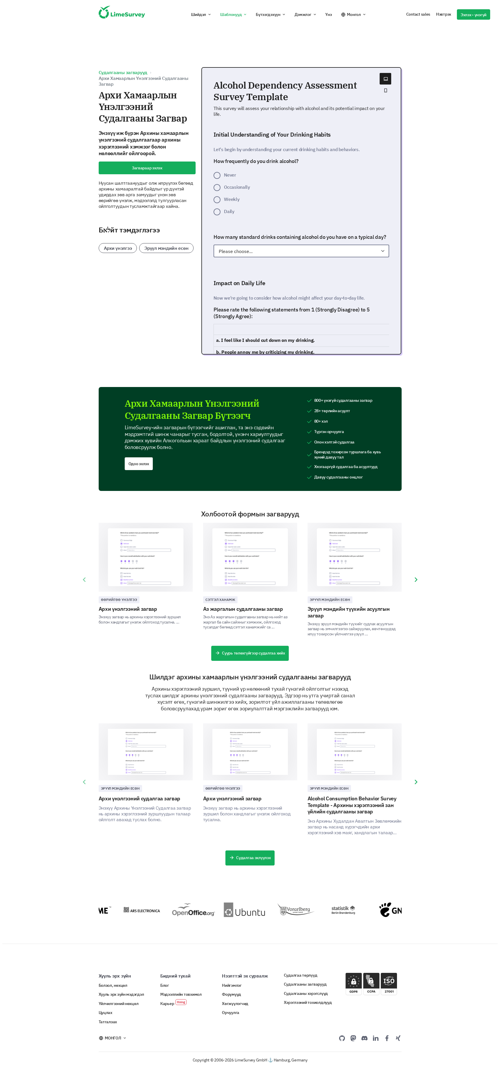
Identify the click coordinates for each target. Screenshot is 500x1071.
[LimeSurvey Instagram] (398, 1038)
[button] (201, 14)
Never (230, 175)
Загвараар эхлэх (147, 167)
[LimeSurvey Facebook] (386, 1038)
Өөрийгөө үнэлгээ (119, 599)
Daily (229, 211)
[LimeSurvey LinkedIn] (375, 1038)
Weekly (231, 199)
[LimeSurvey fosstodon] (353, 1038)
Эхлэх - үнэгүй (473, 14)
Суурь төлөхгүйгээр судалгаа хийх (253, 653)
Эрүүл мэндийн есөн (166, 248)
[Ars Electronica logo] (133, 910)
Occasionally (237, 187)
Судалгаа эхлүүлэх (253, 857)
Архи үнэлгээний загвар (128, 609)
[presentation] (84, 580)
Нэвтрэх (443, 14)
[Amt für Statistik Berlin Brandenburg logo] (340, 910)
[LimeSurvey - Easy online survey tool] (122, 14)
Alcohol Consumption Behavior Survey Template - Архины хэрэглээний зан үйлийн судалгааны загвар (352, 805)
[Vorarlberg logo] (288, 910)
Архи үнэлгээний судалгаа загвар (140, 798)
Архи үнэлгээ (118, 248)
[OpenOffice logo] (184, 909)
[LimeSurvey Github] (342, 1038)
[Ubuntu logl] (236, 910)
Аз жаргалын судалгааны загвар (243, 609)
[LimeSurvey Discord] (364, 1038)
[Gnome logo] (392, 910)
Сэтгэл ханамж (220, 599)
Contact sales (418, 14)
